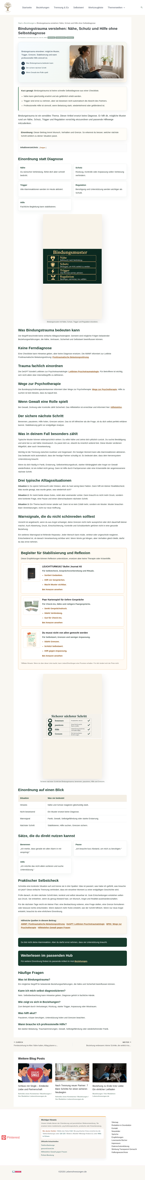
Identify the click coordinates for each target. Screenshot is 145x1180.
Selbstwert (78, 7)
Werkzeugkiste (95, 7)
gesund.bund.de (47, 1148)
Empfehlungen (117, 1137)
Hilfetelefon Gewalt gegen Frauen (54, 927)
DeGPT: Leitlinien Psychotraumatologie (85, 924)
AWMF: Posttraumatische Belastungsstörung (43, 924)
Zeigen (42, 147)
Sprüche (115, 1134)
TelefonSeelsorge (48, 1145)
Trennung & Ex (61, 7)
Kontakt (115, 1128)
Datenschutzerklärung (120, 1146)
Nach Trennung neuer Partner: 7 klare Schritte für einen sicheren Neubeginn (71, 1089)
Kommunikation (60, 37)
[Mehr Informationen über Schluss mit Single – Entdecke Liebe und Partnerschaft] (35, 1073)
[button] (123, 7)
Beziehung (51, 37)
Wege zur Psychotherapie (104, 389)
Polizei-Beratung (47, 1155)
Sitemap (115, 1122)
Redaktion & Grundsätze (121, 1125)
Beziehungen (42, 7)
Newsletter (116, 1131)
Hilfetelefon (116, 407)
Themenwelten (115, 7)
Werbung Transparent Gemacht (124, 1149)
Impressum (116, 1143)
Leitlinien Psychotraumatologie (84, 371)
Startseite (27, 7)
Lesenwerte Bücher (119, 1140)
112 (71, 1131)
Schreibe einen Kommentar (28, 1094)
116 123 (62, 1133)
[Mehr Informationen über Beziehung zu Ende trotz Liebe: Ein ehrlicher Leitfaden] (110, 1073)
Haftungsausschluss (120, 1152)
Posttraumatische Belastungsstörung (70, 357)
